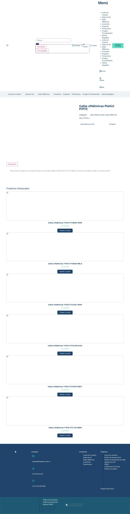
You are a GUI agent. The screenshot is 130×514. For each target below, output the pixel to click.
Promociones (87, 464)
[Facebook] (117, 94)
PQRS (106, 464)
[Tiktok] (122, 94)
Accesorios (87, 462)
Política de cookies (110, 469)
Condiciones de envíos (112, 466)
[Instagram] (120, 94)
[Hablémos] (33, 481)
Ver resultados (42, 51)
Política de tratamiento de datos (115, 460)
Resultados (41, 47)
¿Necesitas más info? (40, 459)
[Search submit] (37, 44)
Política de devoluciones (112, 457)
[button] (15, 94)
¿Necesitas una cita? (87, 124)
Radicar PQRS (48, 504)
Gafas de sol (87, 457)
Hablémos (36, 484)
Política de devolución (50, 502)
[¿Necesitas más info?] (33, 456)
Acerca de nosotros (110, 455)
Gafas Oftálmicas (111, 115)
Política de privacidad (50, 500)
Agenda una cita (109, 462)
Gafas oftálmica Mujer (97, 115)
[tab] (12, 164)
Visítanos (35, 472)
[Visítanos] (33, 468)
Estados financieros (107, 489)
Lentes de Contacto (89, 455)
